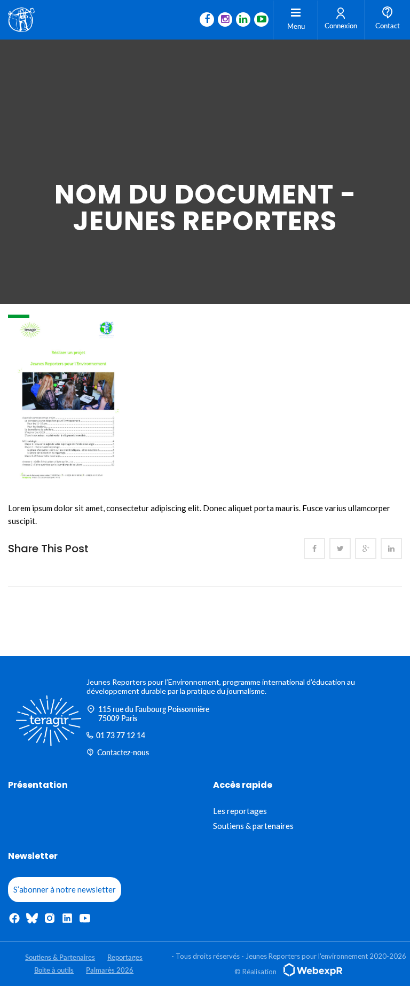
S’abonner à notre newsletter (64, 889)
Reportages (125, 957)
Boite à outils (54, 970)
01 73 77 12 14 (120, 735)
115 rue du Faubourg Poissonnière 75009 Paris (153, 714)
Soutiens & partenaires (253, 826)
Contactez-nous (123, 752)
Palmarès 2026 (109, 970)
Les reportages (240, 811)
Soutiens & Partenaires (60, 957)
